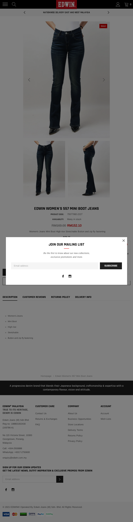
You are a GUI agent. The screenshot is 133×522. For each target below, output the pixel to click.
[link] (63, 276)
